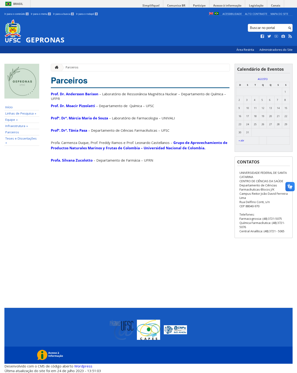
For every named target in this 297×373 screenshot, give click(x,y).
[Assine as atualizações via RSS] (290, 36)
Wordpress (83, 366)
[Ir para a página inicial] (55, 67)
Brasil (18, 4)
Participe (199, 5)
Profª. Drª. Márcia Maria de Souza (79, 118)
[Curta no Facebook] (262, 36)
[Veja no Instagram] (283, 36)
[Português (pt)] (216, 14)
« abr (241, 140)
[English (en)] (211, 14)
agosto (263, 79)
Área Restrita (245, 50)
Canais (275, 5)
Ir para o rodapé (86, 14)
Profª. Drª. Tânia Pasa (69, 130)
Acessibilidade (232, 14)
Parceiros (12, 132)
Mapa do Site (279, 14)
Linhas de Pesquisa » (20, 113)
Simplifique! (150, 5)
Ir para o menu (40, 14)
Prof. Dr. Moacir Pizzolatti (73, 105)
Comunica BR (176, 5)
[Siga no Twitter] (269, 36)
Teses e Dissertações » (21, 140)
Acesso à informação (227, 5)
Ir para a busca (63, 14)
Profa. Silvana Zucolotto (72, 160)
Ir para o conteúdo (16, 14)
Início (9, 107)
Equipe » (11, 120)
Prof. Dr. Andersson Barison (74, 94)
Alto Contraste (256, 14)
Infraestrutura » (16, 126)
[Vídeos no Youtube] (276, 36)
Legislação (256, 5)
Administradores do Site (276, 50)
